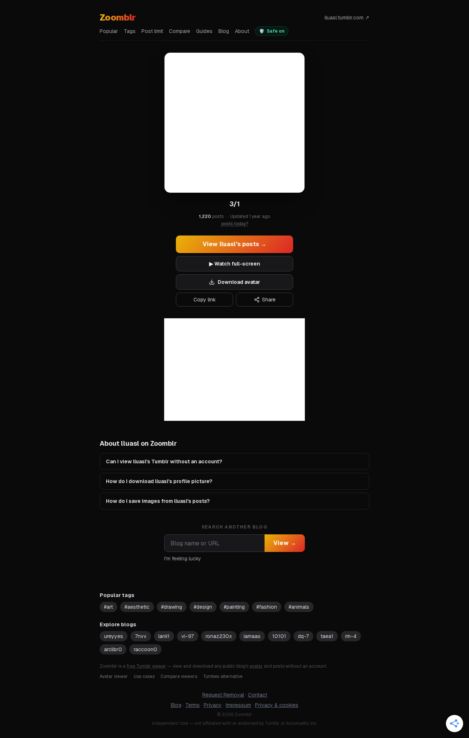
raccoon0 (145, 649)
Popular (109, 31)
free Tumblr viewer (146, 666)
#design (203, 607)
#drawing (171, 607)
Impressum (238, 705)
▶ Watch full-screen (234, 263)
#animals (299, 607)
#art (108, 607)
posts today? (234, 224)
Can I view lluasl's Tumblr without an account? (164, 461)
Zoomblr (118, 17)
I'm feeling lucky (182, 558)
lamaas (252, 636)
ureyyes (113, 636)
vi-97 (187, 636)
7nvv (141, 636)
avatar (256, 666)
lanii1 (164, 636)
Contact (257, 694)
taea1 (327, 636)
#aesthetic (137, 607)
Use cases (144, 676)
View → (284, 543)
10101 (279, 636)
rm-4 (351, 636)
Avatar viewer (114, 676)
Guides (204, 31)
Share (269, 299)
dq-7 (303, 636)
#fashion (266, 607)
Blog (223, 31)
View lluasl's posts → (234, 244)
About (242, 31)
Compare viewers (178, 676)
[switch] (271, 31)
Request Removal (223, 694)
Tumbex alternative (223, 676)
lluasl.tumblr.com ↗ (347, 17)
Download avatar (239, 282)
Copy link (204, 299)
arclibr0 (113, 649)
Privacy (213, 705)
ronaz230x (219, 636)
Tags (130, 31)
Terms (192, 705)
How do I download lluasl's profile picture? (159, 481)
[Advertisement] (234, 369)
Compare (179, 31)
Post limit (152, 31)
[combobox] (214, 543)
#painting (234, 607)
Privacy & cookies (276, 705)
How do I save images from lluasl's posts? (158, 501)
